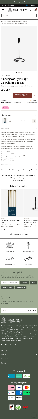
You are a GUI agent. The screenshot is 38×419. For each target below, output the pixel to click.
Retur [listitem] (33, 282)
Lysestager (23, 21)
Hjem (2, 21)
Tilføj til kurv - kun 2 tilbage (22, 95)
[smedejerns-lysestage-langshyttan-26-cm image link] (19, 48)
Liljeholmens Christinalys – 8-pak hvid (19, 120)
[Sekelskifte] (19, 320)
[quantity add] (10, 95)
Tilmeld (30, 310)
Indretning (8, 21)
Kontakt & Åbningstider (8, 5)
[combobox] (20, 15)
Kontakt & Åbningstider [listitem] (10, 282)
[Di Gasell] (12, 407)
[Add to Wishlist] (35, 95)
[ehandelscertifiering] (18, 407)
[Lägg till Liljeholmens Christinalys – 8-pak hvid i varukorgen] (34, 121)
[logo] (17, 10)
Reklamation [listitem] (21, 287)
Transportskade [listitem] (7, 287)
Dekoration (15, 21)
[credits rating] (25, 407)
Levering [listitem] (24, 282)
